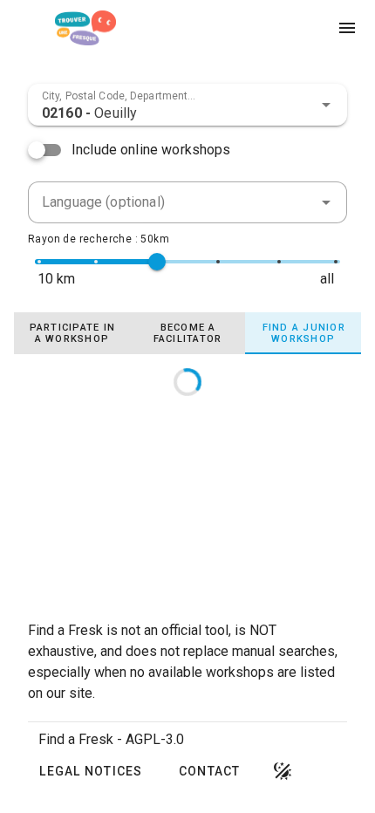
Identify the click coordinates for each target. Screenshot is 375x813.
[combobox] (187, 105)
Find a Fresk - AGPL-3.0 (111, 739)
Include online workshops (151, 149)
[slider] (157, 261)
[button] (326, 104)
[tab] (72, 333)
